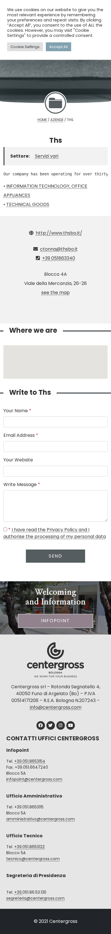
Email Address (20, 435)
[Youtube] (70, 725)
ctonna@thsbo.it (59, 249)
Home (42, 119)
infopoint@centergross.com (34, 779)
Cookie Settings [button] (25, 46)
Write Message (21, 484)
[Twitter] (50, 725)
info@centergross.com (55, 707)
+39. (18, 892)
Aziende (56, 119)
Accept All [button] (58, 46)
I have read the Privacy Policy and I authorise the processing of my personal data (54, 533)
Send (56, 556)
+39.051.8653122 (29, 847)
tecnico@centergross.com (33, 859)
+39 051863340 (58, 258)
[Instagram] (60, 725)
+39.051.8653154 (29, 761)
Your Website (18, 460)
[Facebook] (40, 725)
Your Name (17, 410)
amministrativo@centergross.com (40, 819)
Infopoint (55, 620)
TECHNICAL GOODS (27, 204)
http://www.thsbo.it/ (59, 233)
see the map (55, 292)
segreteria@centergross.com (35, 898)
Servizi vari (46, 156)
